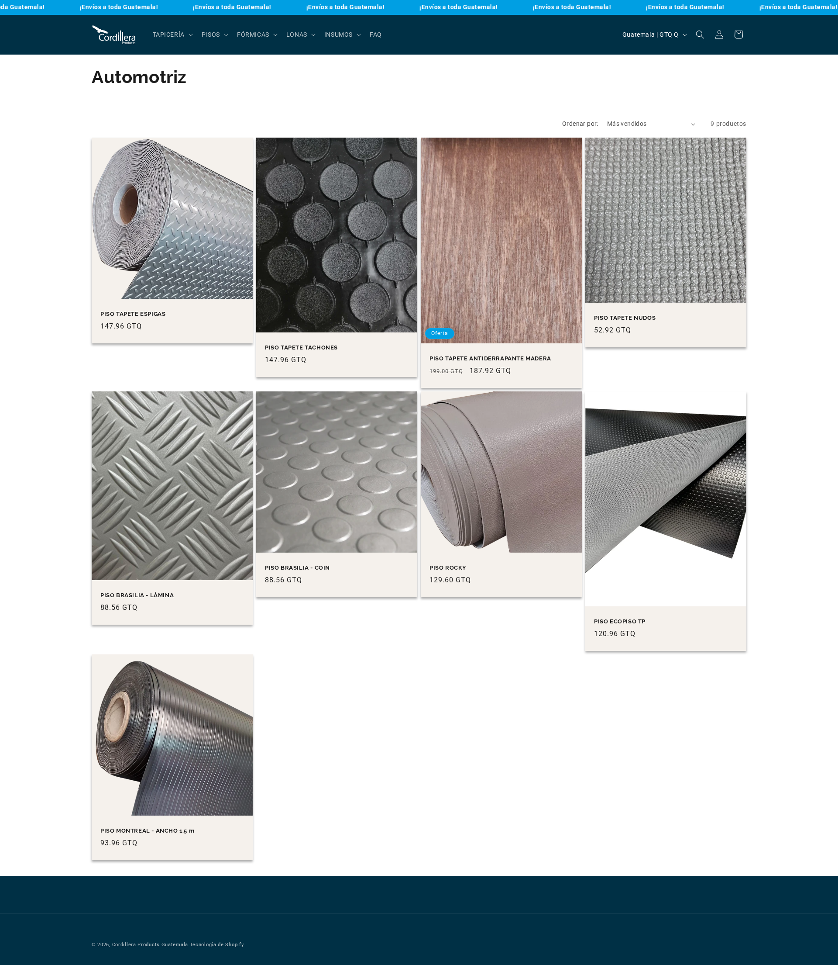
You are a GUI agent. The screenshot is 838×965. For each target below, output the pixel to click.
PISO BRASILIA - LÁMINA (137, 595)
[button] (172, 34)
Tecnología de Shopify (217, 945)
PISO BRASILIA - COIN (297, 567)
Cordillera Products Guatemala (150, 945)
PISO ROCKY (448, 567)
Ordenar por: (580, 123)
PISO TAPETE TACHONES (301, 347)
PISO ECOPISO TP (620, 621)
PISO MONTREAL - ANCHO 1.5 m (147, 830)
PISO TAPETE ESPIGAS (132, 314)
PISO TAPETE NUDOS (625, 318)
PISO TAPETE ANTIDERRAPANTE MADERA (490, 358)
